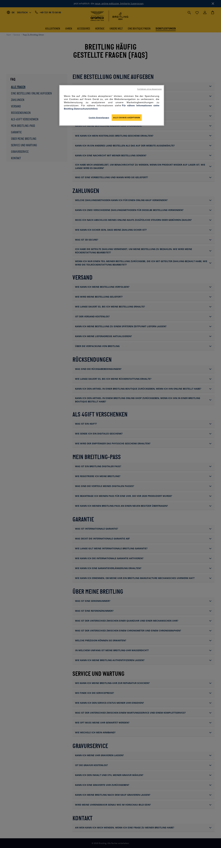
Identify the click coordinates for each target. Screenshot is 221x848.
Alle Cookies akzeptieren (126, 117)
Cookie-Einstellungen (99, 117)
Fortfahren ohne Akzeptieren (149, 89)
